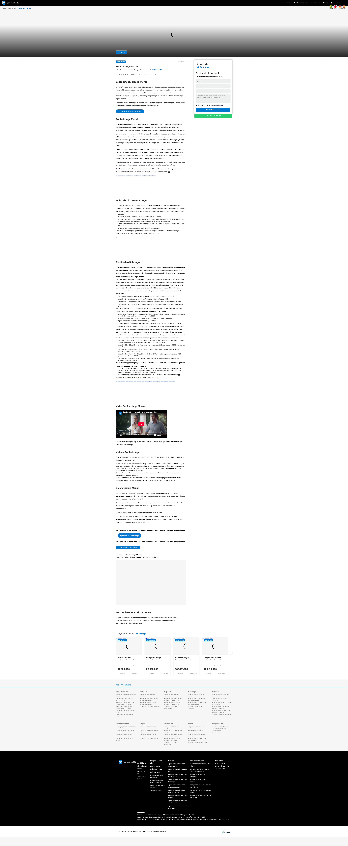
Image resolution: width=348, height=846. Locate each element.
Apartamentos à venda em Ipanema (220, 695)
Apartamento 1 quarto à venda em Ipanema (221, 703)
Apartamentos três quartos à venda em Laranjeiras (173, 739)
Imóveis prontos (156, 769)
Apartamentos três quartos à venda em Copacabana (173, 703)
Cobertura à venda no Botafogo (149, 706)
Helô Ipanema (216, 730)
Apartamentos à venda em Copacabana (172, 695)
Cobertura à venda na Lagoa (149, 738)
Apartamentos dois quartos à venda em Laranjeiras (173, 735)
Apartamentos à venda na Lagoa (148, 727)
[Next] (231, 653)
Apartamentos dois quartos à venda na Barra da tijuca (125, 703)
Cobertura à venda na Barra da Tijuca (125, 711)
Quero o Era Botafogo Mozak (128, 547)
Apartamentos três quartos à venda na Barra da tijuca (124, 707)
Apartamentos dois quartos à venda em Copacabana (173, 699)
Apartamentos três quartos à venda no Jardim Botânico (124, 735)
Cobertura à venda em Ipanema (222, 714)
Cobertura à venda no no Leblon (198, 742)
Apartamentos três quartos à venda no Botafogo (149, 703)
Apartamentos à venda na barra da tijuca (126, 695)
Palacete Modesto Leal (219, 728)
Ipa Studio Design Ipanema (220, 726)
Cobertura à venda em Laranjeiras (171, 743)
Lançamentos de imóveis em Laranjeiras (173, 731)
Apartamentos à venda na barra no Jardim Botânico (126, 727)
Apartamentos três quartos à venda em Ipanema (221, 711)
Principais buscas (123, 685)
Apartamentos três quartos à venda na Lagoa (149, 735)
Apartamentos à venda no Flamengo (196, 695)
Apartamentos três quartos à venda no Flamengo (197, 703)
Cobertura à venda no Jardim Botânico (125, 739)
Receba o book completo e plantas (130, 111)
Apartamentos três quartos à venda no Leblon (197, 739)
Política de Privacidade (215, 105)
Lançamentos (12, 8)
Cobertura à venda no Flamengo (195, 707)
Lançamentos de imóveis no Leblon (196, 731)
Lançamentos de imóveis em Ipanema (221, 699)
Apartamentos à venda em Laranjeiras (172, 727)
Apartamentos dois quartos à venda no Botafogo (149, 699)
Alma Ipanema (216, 733)
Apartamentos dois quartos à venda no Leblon (197, 735)
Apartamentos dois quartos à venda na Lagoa (149, 731)
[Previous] (116, 653)
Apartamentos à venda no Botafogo (148, 695)
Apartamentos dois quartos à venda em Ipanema (221, 707)
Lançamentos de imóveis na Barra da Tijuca (124, 699)
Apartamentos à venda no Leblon (196, 727)
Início (4, 8)
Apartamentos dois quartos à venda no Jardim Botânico (125, 731)
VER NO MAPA (157, 70)
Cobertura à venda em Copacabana (171, 707)
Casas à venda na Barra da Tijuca (124, 715)
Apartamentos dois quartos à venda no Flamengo (197, 699)
